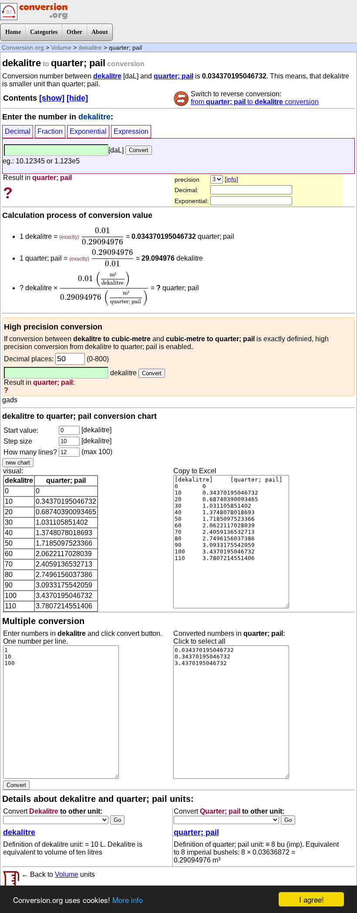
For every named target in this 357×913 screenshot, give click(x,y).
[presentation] (102, 236)
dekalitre (90, 47)
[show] (51, 98)
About (99, 32)
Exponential (88, 131)
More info (127, 899)
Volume (61, 47)
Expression (131, 131)
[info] (231, 179)
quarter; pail (173, 76)
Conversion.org (23, 47)
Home (13, 32)
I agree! (311, 899)
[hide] (77, 98)
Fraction (50, 131)
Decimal (17, 131)
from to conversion (255, 101)
